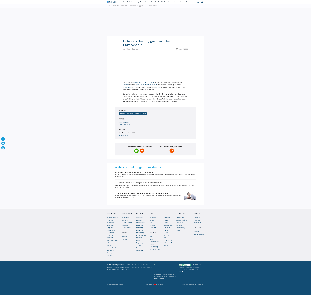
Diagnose (110, 228)
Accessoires (140, 217)
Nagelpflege (140, 243)
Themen (114, 6)
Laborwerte (110, 243)
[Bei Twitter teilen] (3, 143)
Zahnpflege (139, 250)
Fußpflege (139, 220)
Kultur (166, 230)
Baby (151, 236)
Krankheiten (110, 238)
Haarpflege (139, 225)
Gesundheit (126, 2)
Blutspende (124, 6)
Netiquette (197, 222)
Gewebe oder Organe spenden (143, 82)
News (108, 6)
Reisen (166, 233)
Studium (179, 225)
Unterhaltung (168, 240)
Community (197, 217)
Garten (166, 222)
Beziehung (153, 217)
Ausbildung (179, 222)
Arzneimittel (110, 222)
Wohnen (166, 245)
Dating (152, 220)
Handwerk (167, 228)
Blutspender (127, 87)
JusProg (181, 271)
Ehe (151, 222)
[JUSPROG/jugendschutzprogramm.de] (185, 265)
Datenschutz (192, 284)
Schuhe (138, 245)
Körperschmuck (141, 235)
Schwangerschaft (155, 249)
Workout (124, 239)
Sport (142, 2)
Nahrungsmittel (127, 228)
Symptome (110, 250)
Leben (152, 244)
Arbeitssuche (180, 217)
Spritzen (158, 87)
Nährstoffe (125, 225)
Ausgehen (167, 217)
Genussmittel (168, 225)
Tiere (165, 238)
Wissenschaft (168, 243)
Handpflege (139, 228)
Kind (151, 239)
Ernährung (135, 2)
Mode (138, 240)
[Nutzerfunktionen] (202, 2)
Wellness (109, 255)
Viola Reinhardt (124, 122)
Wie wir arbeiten (199, 234)
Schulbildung (154, 247)
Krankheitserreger (112, 240)
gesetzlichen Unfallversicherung (147, 85)
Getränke (125, 220)
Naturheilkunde (111, 248)
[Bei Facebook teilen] (3, 139)
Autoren (196, 231)
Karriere (170, 2)
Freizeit (166, 220)
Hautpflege (139, 230)
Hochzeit (152, 225)
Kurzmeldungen (179, 2)
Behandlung (110, 225)
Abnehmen (125, 217)
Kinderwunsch (154, 242)
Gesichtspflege (140, 222)
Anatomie (122, 113)
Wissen (178, 230)
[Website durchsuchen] (198, 2)
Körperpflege (140, 233)
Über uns (198, 228)
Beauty (147, 2)
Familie (157, 2)
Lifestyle (164, 2)
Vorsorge (110, 253)
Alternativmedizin (112, 217)
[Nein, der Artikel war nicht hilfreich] (142, 151)
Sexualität (153, 228)
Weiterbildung (180, 228)
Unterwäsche (140, 248)
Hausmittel (110, 233)
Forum (188, 2)
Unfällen (126, 85)
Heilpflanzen (110, 235)
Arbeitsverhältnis (181, 220)
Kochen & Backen (127, 222)
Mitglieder (197, 220)
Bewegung (125, 236)
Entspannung (111, 230)
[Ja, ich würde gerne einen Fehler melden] (172, 151)
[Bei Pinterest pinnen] (3, 147)
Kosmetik (139, 238)
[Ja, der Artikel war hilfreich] (136, 151)
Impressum (185, 284)
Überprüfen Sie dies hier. (160, 278)
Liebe (152, 2)
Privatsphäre (200, 284)
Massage (109, 245)
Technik (166, 235)
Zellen (144, 113)
